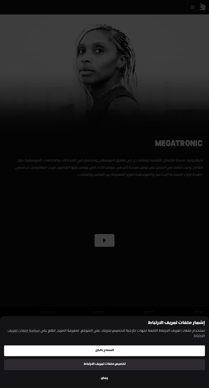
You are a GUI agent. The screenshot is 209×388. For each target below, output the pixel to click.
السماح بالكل (104, 351)
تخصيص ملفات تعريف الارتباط (105, 364)
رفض (104, 378)
